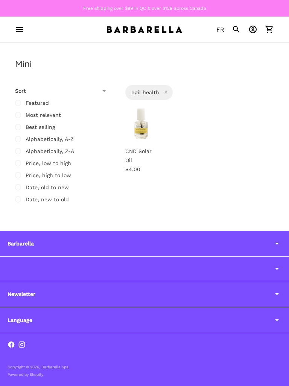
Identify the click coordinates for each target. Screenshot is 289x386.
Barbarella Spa (54, 367)
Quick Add (151, 128)
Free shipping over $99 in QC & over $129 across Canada (144, 8)
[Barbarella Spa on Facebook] (11, 344)
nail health (145, 92)
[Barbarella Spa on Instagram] (22, 344)
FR (220, 29)
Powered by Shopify (25, 374)
